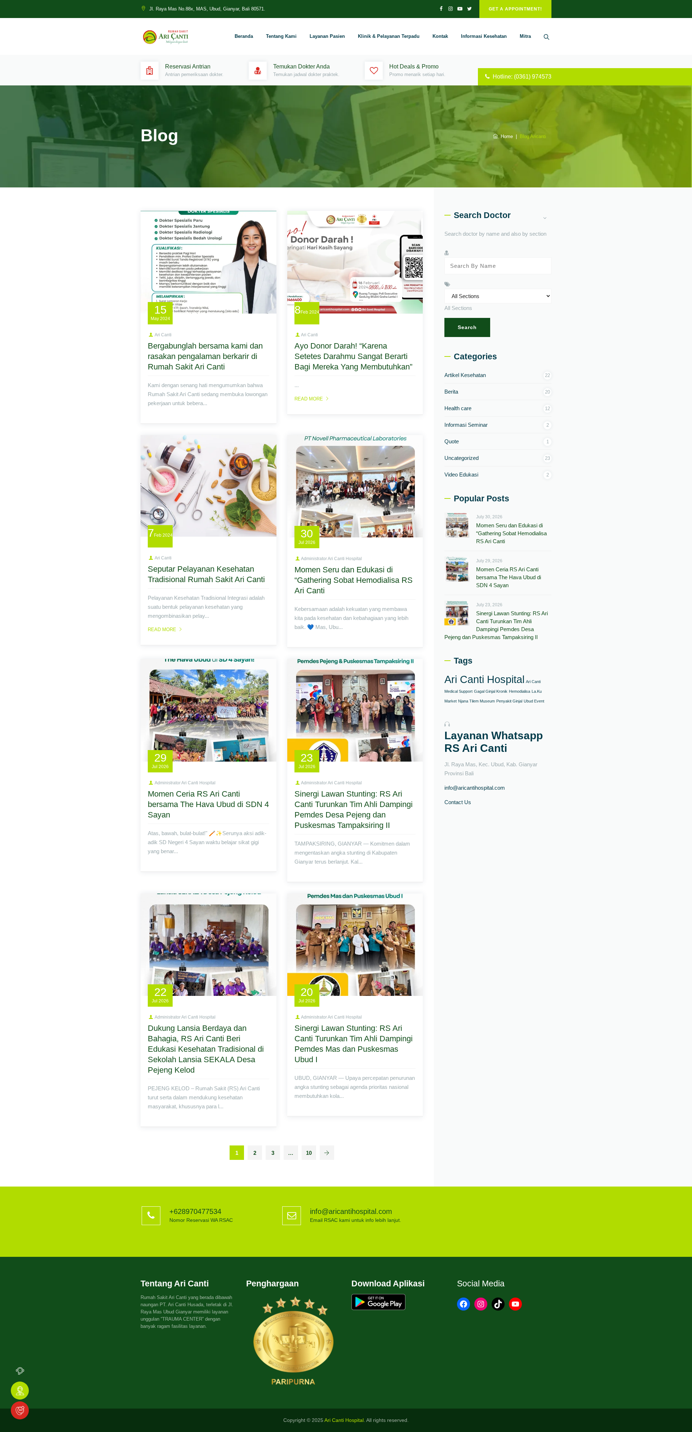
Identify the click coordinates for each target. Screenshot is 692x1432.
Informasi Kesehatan (484, 36)
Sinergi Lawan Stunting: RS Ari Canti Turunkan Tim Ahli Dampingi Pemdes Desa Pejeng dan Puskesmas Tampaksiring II (496, 625)
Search (467, 327)
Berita (451, 392)
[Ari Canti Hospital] (166, 36)
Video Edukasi (461, 474)
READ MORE (308, 399)
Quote (451, 441)
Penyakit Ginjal (509, 701)
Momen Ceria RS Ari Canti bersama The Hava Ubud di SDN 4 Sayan (208, 804)
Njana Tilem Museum (476, 701)
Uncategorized (461, 458)
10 (309, 1153)
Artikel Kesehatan (465, 375)
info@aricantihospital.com (474, 788)
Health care (457, 408)
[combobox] (458, 308)
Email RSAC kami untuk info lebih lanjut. (355, 1220)
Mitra (525, 36)
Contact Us (457, 802)
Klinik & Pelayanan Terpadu (389, 36)
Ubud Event (534, 701)
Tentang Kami (281, 36)
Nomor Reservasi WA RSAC (201, 1220)
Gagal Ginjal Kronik (490, 691)
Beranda (244, 36)
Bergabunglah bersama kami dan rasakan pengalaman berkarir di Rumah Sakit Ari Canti (205, 356)
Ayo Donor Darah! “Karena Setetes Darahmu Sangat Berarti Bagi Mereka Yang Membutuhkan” (353, 356)
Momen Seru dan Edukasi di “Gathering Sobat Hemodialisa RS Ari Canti (353, 580)
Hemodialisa (519, 691)
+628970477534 (195, 1211)
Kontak (440, 36)
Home (505, 136)
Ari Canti (163, 334)
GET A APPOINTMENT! (515, 9)
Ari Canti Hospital (484, 679)
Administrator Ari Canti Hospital (331, 558)
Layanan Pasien (327, 36)
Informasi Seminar (466, 425)
